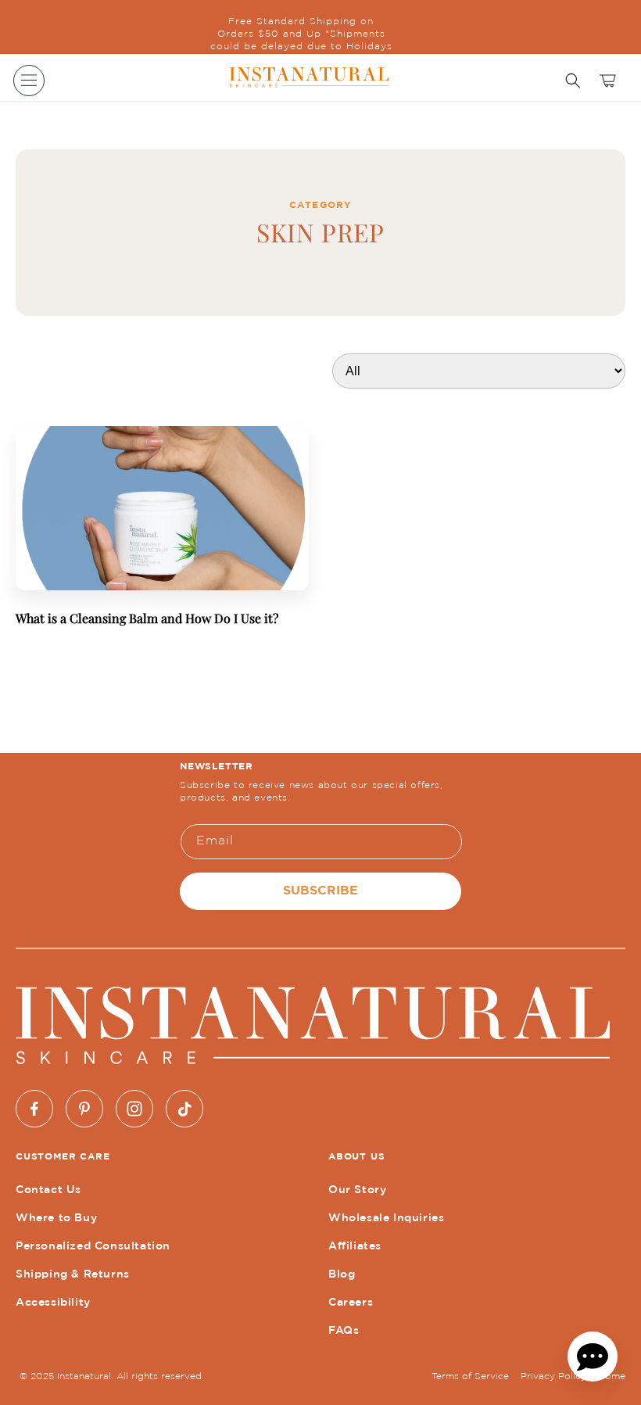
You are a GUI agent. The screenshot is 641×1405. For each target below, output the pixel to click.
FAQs (343, 1330)
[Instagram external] (134, 1108)
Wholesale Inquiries (386, 1218)
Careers (350, 1302)
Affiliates (354, 1246)
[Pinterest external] (84, 1108)
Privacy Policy (553, 1376)
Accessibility (53, 1302)
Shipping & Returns (73, 1274)
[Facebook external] (34, 1108)
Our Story (357, 1190)
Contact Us (48, 1190)
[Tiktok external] (184, 1108)
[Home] (308, 78)
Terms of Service (470, 1376)
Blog (341, 1274)
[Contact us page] (593, 1357)
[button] (29, 80)
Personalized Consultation (93, 1246)
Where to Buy (56, 1218)
